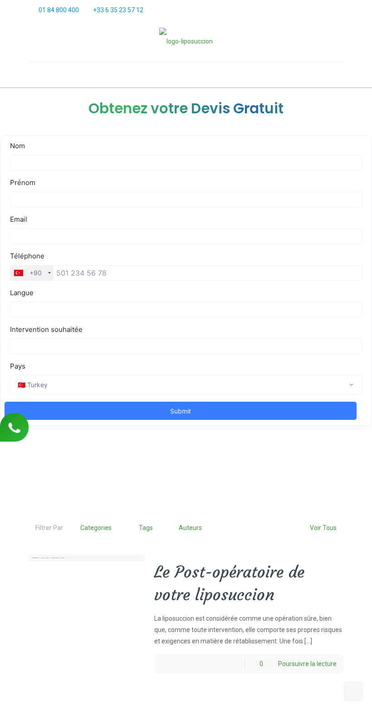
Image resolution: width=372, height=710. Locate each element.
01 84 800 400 (59, 10)
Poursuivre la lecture (307, 663)
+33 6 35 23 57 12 (118, 10)
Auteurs (190, 527)
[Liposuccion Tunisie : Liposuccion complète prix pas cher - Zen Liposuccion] (186, 41)
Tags (146, 527)
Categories (96, 527)
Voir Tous (323, 527)
